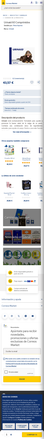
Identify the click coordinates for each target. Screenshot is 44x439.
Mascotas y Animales (18, 15)
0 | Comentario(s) (18, 78)
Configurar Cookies (22, 426)
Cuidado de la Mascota (14, 18)
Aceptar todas (35, 426)
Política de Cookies (25, 420)
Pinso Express (18, 25)
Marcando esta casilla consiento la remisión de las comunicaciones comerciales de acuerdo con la (22, 362)
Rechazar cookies (8, 426)
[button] (11, 434)
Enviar (22, 379)
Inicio (5, 15)
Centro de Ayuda (10, 94)
